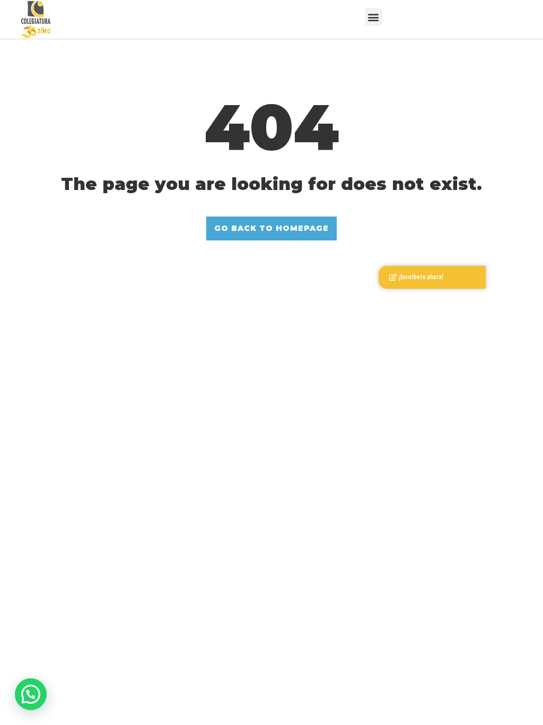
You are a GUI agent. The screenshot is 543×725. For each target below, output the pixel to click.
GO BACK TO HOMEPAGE (271, 228)
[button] (373, 16)
